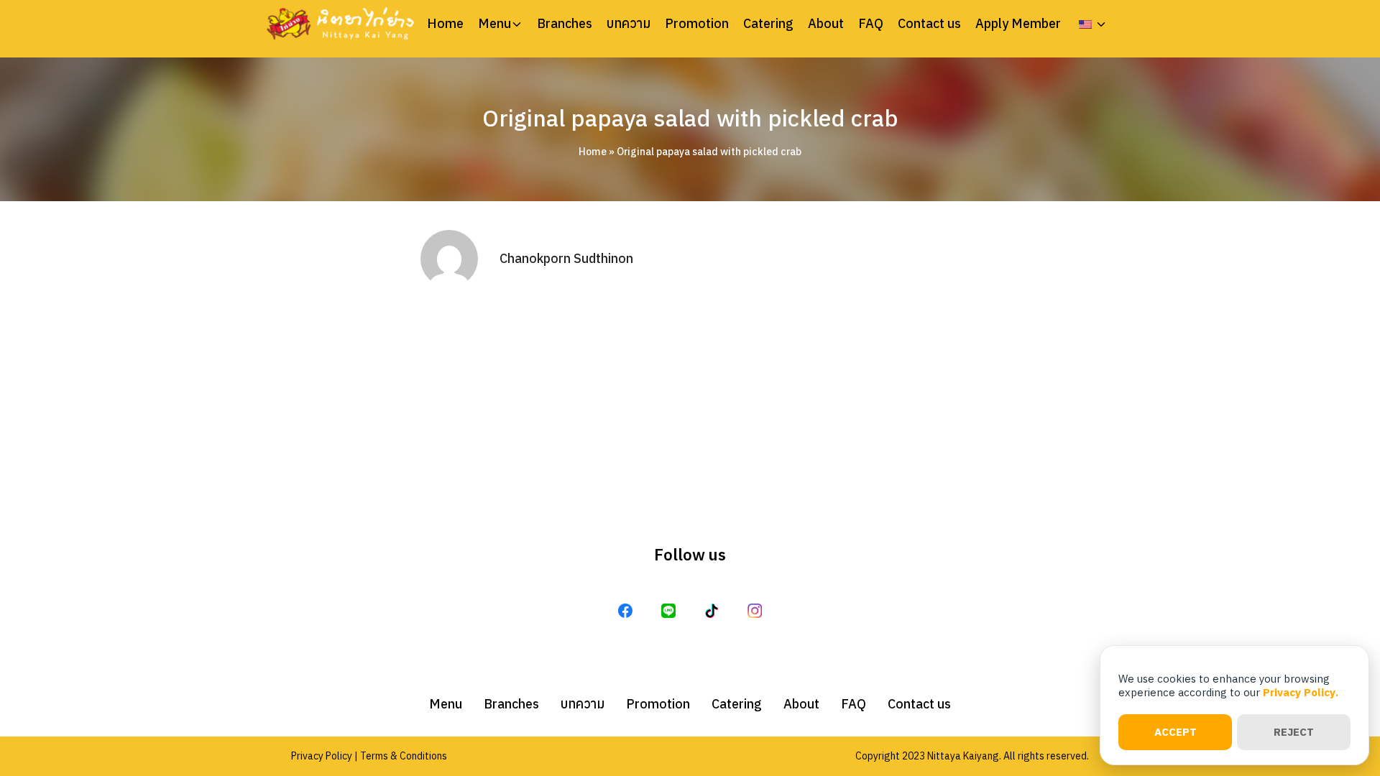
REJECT (1294, 732)
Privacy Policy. (1300, 692)
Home (445, 23)
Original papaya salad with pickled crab (690, 118)
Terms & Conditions (403, 755)
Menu (494, 23)
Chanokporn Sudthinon (566, 258)
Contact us (929, 23)
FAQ (870, 23)
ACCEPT (1175, 732)
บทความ (628, 23)
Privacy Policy (321, 755)
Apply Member (1018, 23)
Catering (768, 23)
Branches (564, 23)
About (826, 23)
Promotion (697, 23)
